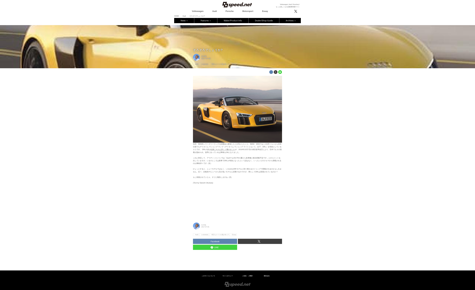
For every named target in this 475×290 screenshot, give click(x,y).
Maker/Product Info (233, 20)
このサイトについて (208, 276)
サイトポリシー (228, 276)
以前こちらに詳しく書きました (223, 149)
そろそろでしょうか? (208, 50)
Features (205, 20)
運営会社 (267, 276)
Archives (290, 20)
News (183, 20)
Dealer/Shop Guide (264, 20)
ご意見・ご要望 (247, 276)
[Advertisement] (237, 201)
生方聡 (204, 56)
